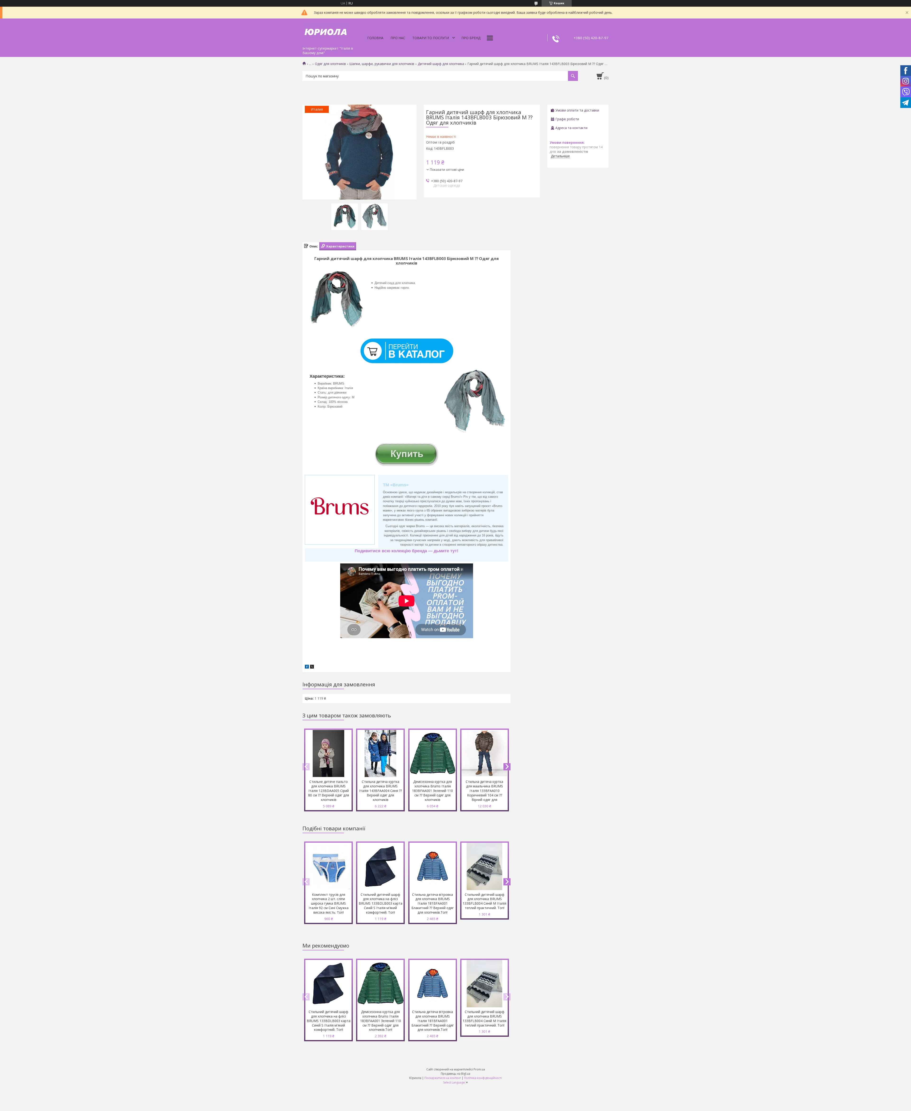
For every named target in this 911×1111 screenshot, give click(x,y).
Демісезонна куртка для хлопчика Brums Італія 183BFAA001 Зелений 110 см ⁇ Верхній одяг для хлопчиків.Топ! (380, 1020)
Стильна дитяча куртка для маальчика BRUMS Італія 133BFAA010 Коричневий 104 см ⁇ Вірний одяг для (484, 790)
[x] (312, 667)
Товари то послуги (430, 38)
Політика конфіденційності (483, 1078)
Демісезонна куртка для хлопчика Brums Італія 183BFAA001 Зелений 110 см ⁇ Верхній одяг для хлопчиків (432, 790)
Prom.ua (479, 1069)
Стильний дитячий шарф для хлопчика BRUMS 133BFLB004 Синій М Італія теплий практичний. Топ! (484, 901)
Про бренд (470, 38)
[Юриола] (326, 31)
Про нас (397, 38)
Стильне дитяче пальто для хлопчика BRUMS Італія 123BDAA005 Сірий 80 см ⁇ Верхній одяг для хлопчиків (328, 790)
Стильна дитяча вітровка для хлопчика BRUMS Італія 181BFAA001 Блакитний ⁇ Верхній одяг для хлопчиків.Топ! (432, 903)
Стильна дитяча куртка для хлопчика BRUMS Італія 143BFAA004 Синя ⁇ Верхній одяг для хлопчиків (380, 790)
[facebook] (307, 667)
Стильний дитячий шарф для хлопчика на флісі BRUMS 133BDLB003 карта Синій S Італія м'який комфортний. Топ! (380, 903)
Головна (375, 38)
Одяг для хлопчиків (330, 64)
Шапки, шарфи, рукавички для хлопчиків (381, 64)
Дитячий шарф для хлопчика (441, 64)
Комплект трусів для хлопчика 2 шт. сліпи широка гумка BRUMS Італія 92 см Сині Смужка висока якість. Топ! (329, 903)
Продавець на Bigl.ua (455, 1074)
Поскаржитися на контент (442, 1078)
